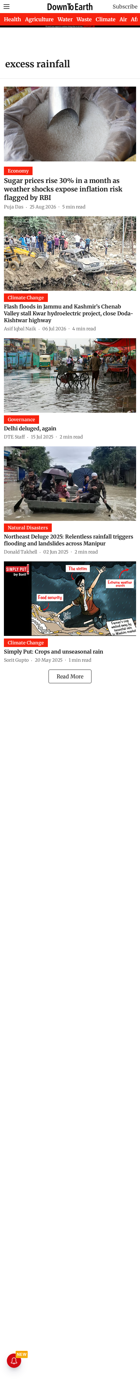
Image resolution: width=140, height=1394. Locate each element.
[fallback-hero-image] (70, 124)
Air (123, 19)
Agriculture (39, 19)
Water (65, 19)
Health (12, 19)
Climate (106, 19)
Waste (84, 19)
